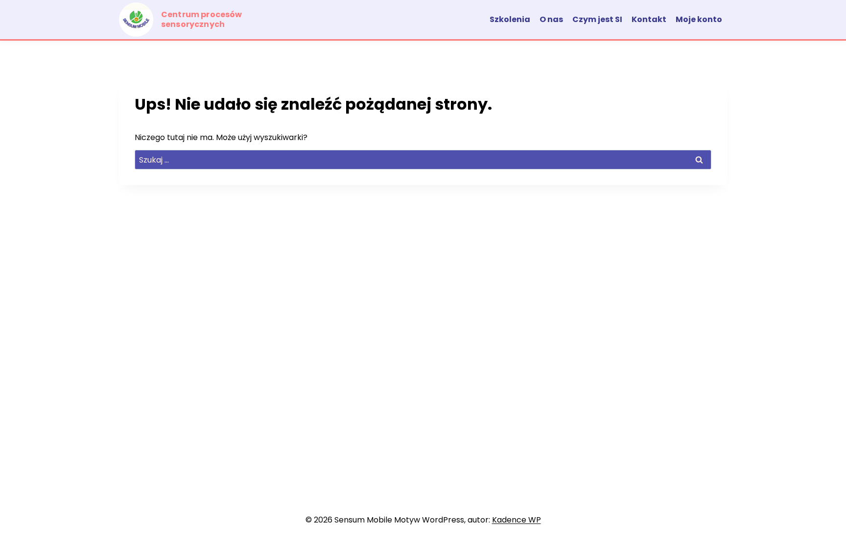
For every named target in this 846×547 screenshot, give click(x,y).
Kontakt (649, 19)
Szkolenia (510, 19)
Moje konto (699, 19)
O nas (551, 19)
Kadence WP (516, 519)
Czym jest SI (597, 19)
